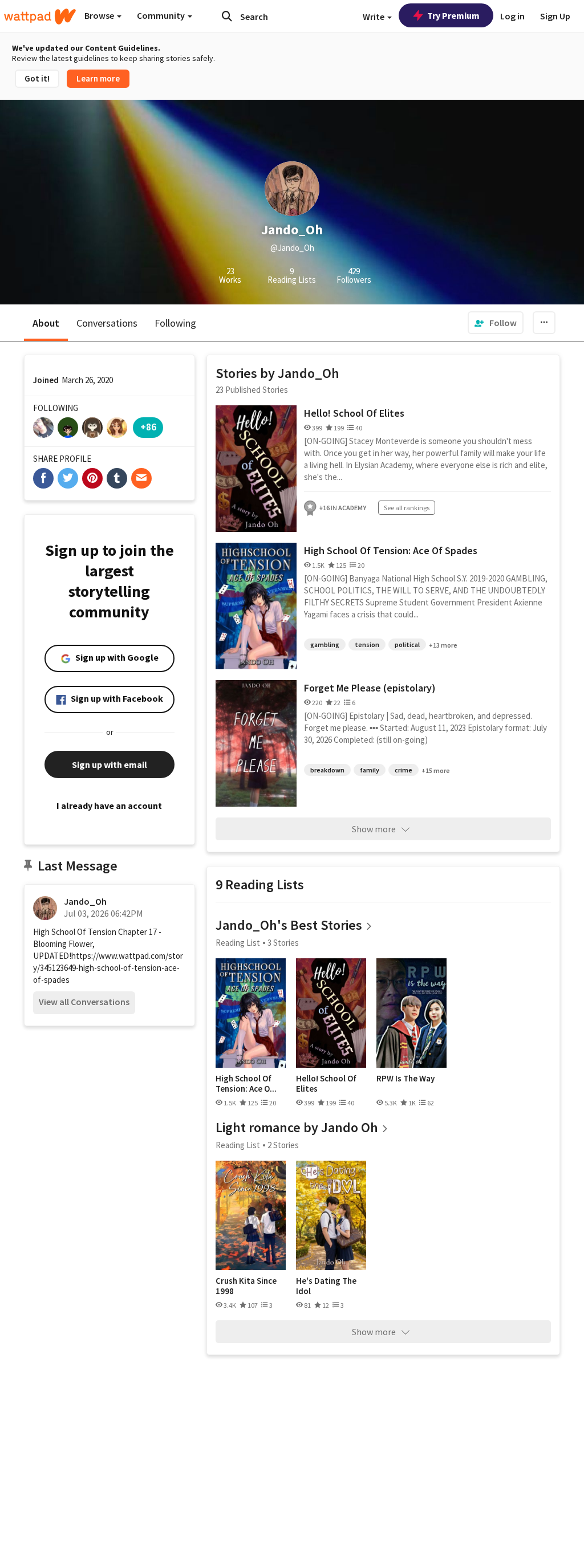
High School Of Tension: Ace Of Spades (390, 550)
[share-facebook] (43, 478)
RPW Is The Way (405, 1078)
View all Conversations (84, 1001)
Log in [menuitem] (512, 16)
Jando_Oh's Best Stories (289, 925)
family (369, 770)
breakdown (327, 770)
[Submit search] (227, 16)
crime (403, 770)
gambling (324, 644)
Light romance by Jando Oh (297, 1127)
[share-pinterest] (92, 478)
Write (374, 16)
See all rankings (406, 507)
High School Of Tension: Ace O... (246, 1083)
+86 (148, 426)
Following (175, 323)
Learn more (98, 78)
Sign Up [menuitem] (555, 16)
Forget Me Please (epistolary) (370, 687)
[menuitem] (496, 322)
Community (161, 15)
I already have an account (109, 805)
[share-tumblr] (117, 478)
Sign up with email (109, 764)
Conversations (106, 323)
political (407, 644)
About (46, 323)
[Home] (40, 16)
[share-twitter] (68, 478)
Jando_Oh (85, 901)
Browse (100, 15)
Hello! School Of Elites (354, 413)
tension (367, 644)
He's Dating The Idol (326, 1286)
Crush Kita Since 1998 (246, 1286)
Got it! (37, 78)
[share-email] (141, 478)
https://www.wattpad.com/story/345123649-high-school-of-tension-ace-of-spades (108, 967)
